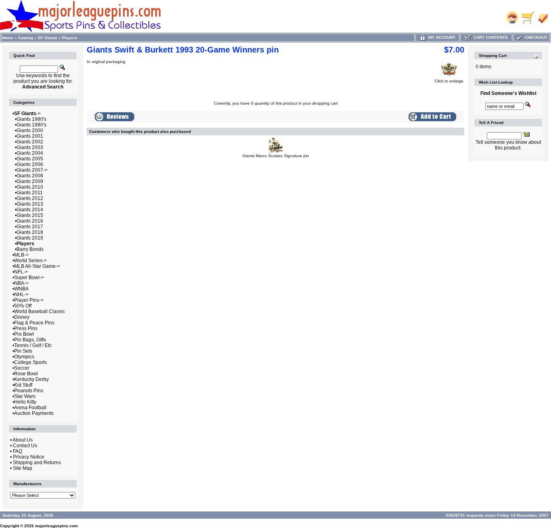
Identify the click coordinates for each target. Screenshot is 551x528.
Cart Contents (489, 37)
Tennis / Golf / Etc (33, 345)
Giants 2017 (30, 226)
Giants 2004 (30, 153)
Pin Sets (23, 351)
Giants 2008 (30, 176)
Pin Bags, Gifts (30, 340)
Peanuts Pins (28, 390)
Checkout (534, 37)
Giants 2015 (30, 215)
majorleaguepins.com (56, 526)
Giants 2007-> (32, 170)
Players (69, 38)
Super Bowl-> (29, 277)
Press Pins (26, 328)
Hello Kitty (25, 402)
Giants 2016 (30, 221)
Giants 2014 (30, 209)
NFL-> (21, 272)
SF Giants (47, 38)
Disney (21, 317)
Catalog (25, 38)
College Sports (30, 362)
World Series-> (30, 260)
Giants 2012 (30, 198)
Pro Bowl (24, 334)
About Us (23, 440)
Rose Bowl (26, 374)
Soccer (21, 368)
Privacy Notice (28, 457)
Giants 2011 (30, 193)
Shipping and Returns (37, 462)
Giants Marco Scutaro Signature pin (275, 156)
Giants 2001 (30, 136)
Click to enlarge (449, 81)
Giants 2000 (30, 130)
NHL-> (21, 294)
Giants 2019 (30, 238)
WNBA (21, 289)
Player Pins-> (29, 300)
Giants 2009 (30, 181)
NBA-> (21, 283)
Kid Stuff (23, 385)
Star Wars (24, 396)
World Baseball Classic (39, 311)
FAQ (17, 451)
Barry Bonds (30, 249)
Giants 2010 (30, 187)
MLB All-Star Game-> (37, 266)
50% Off (22, 306)
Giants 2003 (30, 147)
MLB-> (21, 255)
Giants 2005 (30, 159)
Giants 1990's (31, 125)
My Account (440, 37)
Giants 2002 (30, 142)
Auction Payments (34, 413)
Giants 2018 (30, 232)
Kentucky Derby (31, 379)
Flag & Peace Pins (34, 323)
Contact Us (25, 445)
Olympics (24, 357)
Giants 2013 (30, 204)
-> (27, 113)
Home (7, 38)
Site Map (22, 468)
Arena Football (30, 407)
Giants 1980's (31, 119)
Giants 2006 (30, 164)
